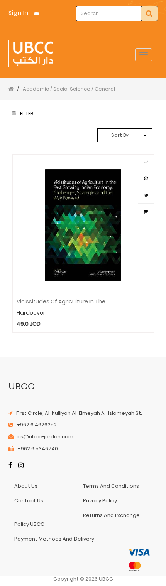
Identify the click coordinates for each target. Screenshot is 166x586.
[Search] (149, 13)
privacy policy (100, 500)
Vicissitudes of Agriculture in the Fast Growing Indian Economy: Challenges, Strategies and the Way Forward (63, 301)
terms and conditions (111, 486)
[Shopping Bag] (36, 13)
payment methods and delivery (54, 538)
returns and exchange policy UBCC (77, 519)
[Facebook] (10, 466)
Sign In (18, 13)
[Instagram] (21, 466)
